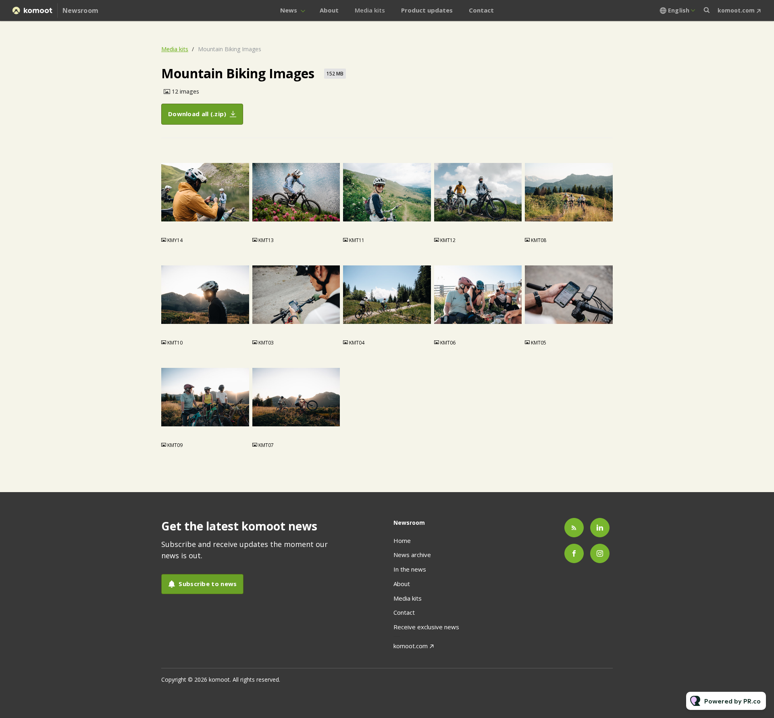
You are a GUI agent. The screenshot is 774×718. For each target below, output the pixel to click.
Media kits (370, 10)
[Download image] (239, 224)
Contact (481, 10)
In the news (409, 569)
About (329, 10)
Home (402, 540)
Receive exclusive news (426, 627)
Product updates (427, 10)
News (288, 10)
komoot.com (736, 10)
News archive (412, 555)
